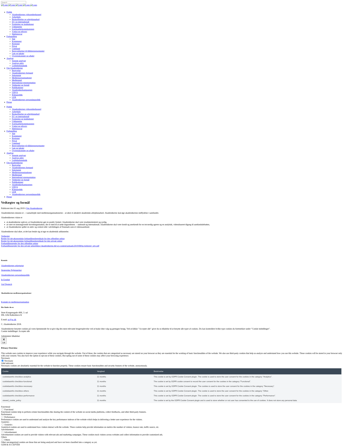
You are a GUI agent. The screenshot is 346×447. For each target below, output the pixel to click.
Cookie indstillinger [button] (9, 331)
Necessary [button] (5, 358)
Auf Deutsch (6, 284)
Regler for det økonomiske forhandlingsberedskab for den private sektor (31, 241)
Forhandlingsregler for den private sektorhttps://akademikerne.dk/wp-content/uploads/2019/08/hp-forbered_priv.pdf (50, 246)
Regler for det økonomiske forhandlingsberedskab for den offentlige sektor (33, 238)
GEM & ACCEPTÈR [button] (10, 444)
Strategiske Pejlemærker (11, 270)
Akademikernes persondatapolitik (15, 275)
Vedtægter (5, 236)
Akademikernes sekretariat (12, 265)
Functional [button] (5, 407)
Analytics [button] (5, 422)
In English (5, 280)
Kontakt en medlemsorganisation (15, 302)
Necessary (8, 361)
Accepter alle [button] (24, 331)
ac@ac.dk (12, 319)
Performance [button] (6, 414)
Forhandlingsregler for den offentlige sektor (19, 243)
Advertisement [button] (7, 429)
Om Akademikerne (34, 208)
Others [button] (4, 437)
